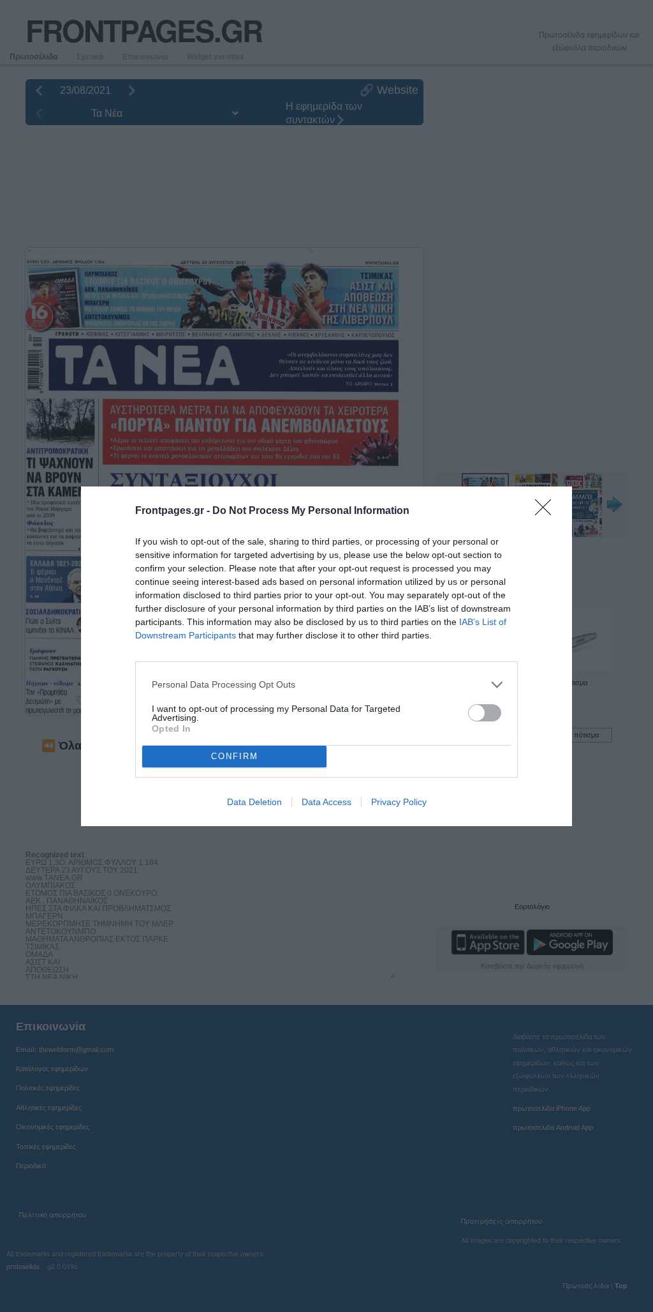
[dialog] (326, 656)
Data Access (326, 802)
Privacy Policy (399, 802)
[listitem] (326, 684)
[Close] (547, 511)
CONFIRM (234, 756)
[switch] (484, 712)
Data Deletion (254, 802)
